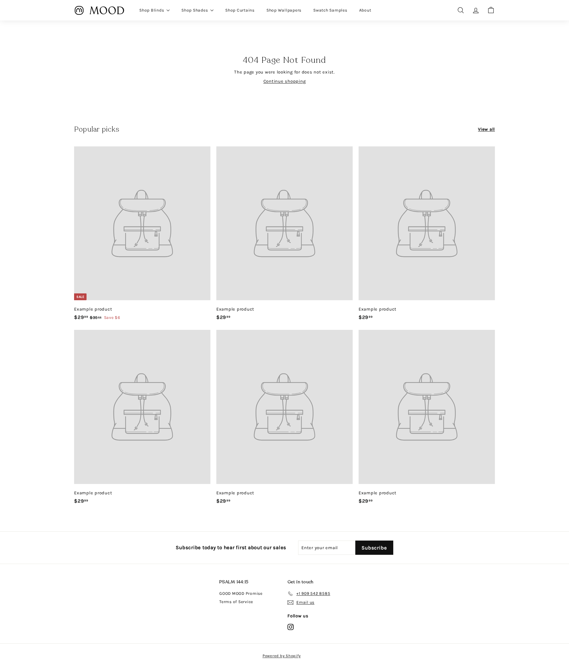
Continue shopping (284, 81)
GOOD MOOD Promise (241, 593)
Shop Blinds (152, 10)
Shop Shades (195, 10)
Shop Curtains (240, 10)
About (365, 10)
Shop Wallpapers (283, 10)
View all (486, 129)
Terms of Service (236, 601)
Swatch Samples (330, 10)
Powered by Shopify (282, 655)
